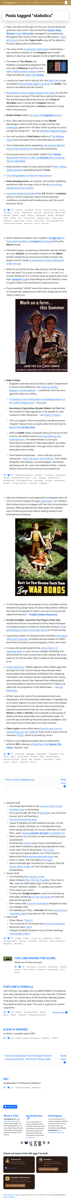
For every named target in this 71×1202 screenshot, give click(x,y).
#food (6, 757)
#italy (41, 757)
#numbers (43, 941)
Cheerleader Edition (19, 933)
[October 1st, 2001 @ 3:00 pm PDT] (4, 1088)
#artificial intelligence (24, 475)
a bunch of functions (37, 903)
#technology (52, 969)
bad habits (44, 813)
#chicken (39, 475)
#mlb (5, 218)
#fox (35, 478)
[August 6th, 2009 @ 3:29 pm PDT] (4, 938)
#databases (53, 967)
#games (15, 215)
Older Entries (11, 1106)
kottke (43, 402)
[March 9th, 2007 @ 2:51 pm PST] (4, 1038)
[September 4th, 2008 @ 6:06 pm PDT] (15, 967)
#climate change (50, 210)
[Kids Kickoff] (49, 2)
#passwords (59, 480)
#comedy (42, 967)
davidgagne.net (10, 2)
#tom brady (39, 221)
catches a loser (36, 876)
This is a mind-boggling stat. (20, 779)
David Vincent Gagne (12, 1195)
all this (27, 843)
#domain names (10, 941)
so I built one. (30, 1137)
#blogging (30, 754)
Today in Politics (52, 415)
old (25, 836)
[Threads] (33, 2)
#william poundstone (37, 1015)
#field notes (60, 213)
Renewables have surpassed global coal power (30, 92)
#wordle (45, 223)
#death (6, 478)
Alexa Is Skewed (15, 1029)
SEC (6, 1079)
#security (33, 483)
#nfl (20, 218)
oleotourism (46, 501)
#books (38, 210)
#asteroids (19, 754)
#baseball (29, 210)
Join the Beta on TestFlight (49, 1169)
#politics (7, 483)
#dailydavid (27, 213)
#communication (31, 1012)
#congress (7, 213)
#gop (23, 215)
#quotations (48, 759)
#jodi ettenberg (52, 757)
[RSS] (56, 2)
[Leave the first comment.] (12, 210)
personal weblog (9, 1121)
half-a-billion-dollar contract (21, 71)
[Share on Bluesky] (8, 210)
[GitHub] (59, 2)
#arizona (19, 210)
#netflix (13, 218)
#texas (29, 221)
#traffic (55, 1038)
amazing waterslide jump (40, 856)
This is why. (48, 849)
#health (34, 757)
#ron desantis (29, 218)
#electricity (48, 213)
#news (24, 759)
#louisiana (60, 215)
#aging (18, 938)
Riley (28, 927)
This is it (28, 920)
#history (30, 215)
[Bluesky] (36, 2)
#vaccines (28, 223)
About (21, 2)
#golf (13, 757)
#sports (14, 762)
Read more (63, 781)
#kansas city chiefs (11, 759)
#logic (13, 1015)
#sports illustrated (57, 941)
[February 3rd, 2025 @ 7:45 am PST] (4, 754)
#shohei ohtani (43, 218)
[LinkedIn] (46, 2)
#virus (37, 223)
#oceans (49, 480)
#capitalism (42, 754)
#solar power (57, 218)
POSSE (20, 735)
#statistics (7, 221)
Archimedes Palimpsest (36, 49)
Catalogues (12, 127)
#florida (6, 215)
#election (38, 213)
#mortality (38, 480)
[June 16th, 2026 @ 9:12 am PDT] (4, 210)
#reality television (19, 483)
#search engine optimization (27, 1038)
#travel (33, 762)
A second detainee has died (21, 193)
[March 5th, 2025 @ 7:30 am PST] (4, 475)
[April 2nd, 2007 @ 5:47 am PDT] (4, 1012)
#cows (17, 213)
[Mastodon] (63, 2)
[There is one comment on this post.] (12, 1038)
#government (54, 478)
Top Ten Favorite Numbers (23, 819)
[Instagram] (40, 2)
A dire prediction (15, 667)
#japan (51, 215)
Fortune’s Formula (18, 986)
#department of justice (21, 478)
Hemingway (55, 1115)
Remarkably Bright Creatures (35, 83)
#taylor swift (19, 221)
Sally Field (54, 80)
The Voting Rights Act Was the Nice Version (29, 175)
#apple (26, 938)
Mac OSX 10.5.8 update (37, 880)
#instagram (41, 215)
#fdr (62, 754)
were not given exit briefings (38, 458)
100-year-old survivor (45, 115)
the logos (47, 860)
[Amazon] (53, 2)
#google (42, 478)
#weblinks (18, 944)
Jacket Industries (9, 1197)
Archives (28, 2)
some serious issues (54, 923)
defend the (22, 427)
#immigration (9, 480)
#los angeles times (24, 480)
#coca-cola (36, 938)
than (34, 75)
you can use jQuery (41, 896)
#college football (22, 1088)
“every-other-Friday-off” (22, 866)
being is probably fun (43, 833)
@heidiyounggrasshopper (53, 130)
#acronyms (31, 967)
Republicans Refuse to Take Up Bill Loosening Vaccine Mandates (35, 157)
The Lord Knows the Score (34, 958)
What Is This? (11, 1115)
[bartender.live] (43, 2)
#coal (62, 210)
